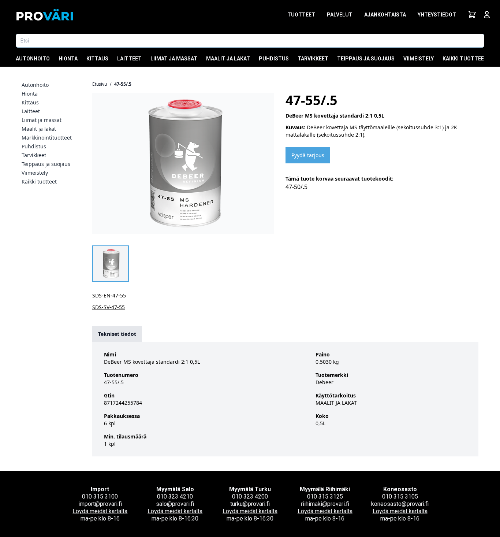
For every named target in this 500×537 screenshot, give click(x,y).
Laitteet (129, 59)
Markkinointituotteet (47, 137)
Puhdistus (274, 59)
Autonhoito (33, 59)
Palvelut (339, 15)
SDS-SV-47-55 (108, 307)
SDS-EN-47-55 (109, 295)
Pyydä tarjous (307, 155)
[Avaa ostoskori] (472, 14)
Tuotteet (301, 15)
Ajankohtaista (385, 15)
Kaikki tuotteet (465, 59)
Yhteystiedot (437, 15)
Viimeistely (418, 59)
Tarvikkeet (313, 59)
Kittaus (97, 59)
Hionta (68, 59)
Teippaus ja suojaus (366, 59)
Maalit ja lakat (228, 59)
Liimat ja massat (173, 59)
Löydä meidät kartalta (99, 511)
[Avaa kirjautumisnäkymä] (486, 14)
